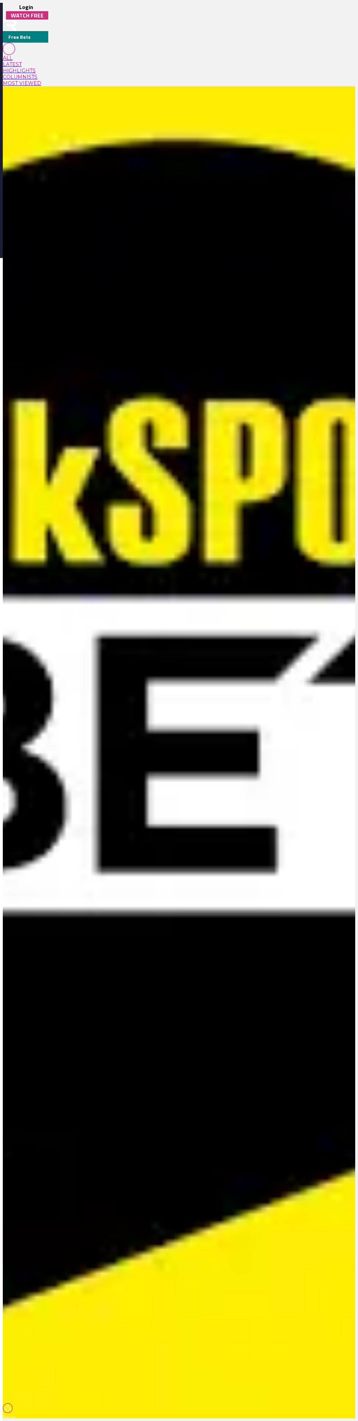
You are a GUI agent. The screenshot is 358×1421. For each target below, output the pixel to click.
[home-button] (10, 25)
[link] (25, 58)
